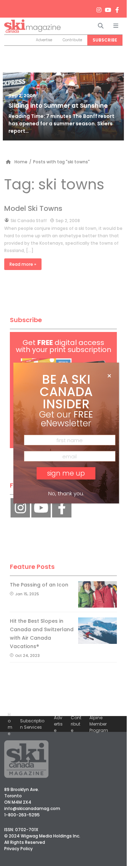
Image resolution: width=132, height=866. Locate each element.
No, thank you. (66, 493)
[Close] (109, 376)
